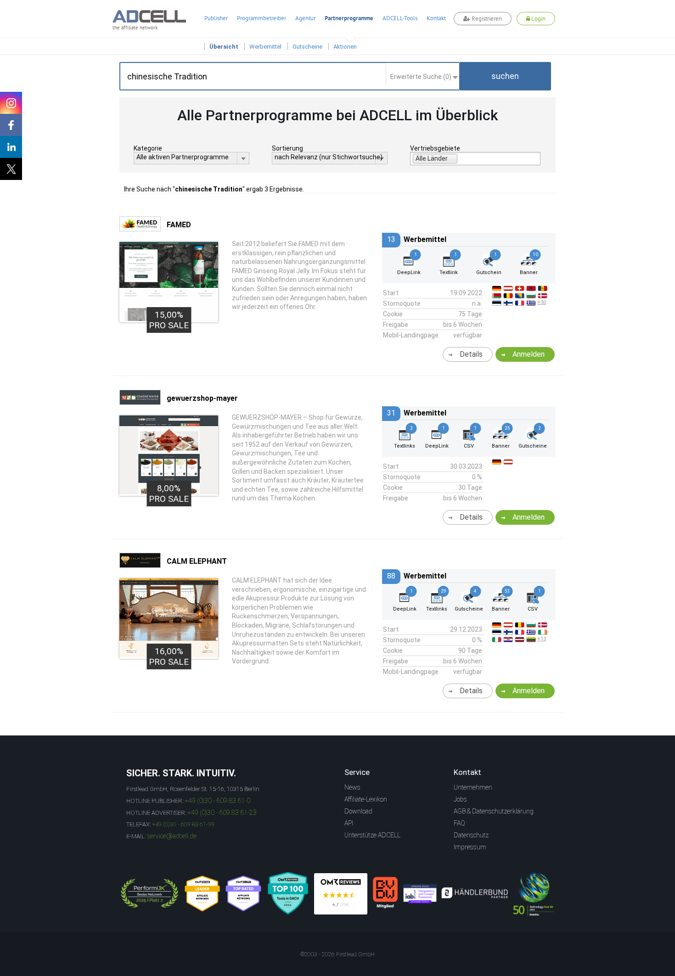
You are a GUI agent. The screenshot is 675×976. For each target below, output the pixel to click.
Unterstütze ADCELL (372, 835)
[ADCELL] (340, 893)
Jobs (460, 799)
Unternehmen (473, 787)
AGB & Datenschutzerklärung (494, 811)
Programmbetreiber (261, 18)
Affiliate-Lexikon (365, 799)
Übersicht (223, 46)
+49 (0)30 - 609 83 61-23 (222, 812)
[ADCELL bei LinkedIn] (11, 147)
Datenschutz (471, 835)
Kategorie (148, 148)
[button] (505, 76)
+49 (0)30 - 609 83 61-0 (217, 800)
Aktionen (345, 46)
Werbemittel (265, 46)
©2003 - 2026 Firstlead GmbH (337, 954)
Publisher (216, 18)
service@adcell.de (172, 836)
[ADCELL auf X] (11, 169)
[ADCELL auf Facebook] (11, 125)
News (352, 787)
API (348, 823)
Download (358, 811)
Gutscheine (307, 46)
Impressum (470, 847)
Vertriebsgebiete (435, 148)
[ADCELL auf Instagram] (11, 103)
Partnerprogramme (349, 18)
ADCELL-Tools (399, 18)
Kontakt (436, 18)
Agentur (305, 18)
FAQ (459, 823)
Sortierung (287, 148)
